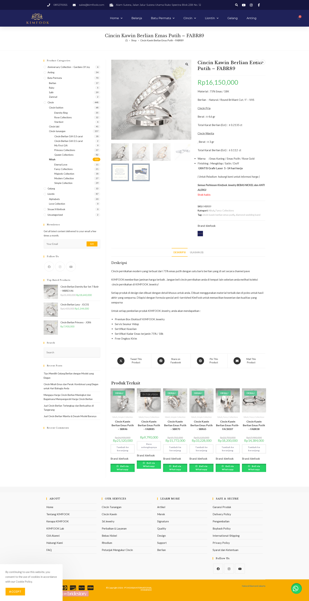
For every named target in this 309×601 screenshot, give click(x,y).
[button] (236, 5)
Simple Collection (125, 417)
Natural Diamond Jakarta (253, 586)
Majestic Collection (64, 173)
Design (161, 535)
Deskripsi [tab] (179, 252)
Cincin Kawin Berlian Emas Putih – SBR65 (201, 425)
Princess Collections (64, 150)
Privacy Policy (221, 542)
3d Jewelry (108, 521)
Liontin (210, 18)
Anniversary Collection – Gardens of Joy (69, 67)
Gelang (232, 18)
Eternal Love (60, 164)
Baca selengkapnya (149, 446)
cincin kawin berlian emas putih (219, 214)
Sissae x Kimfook (56, 209)
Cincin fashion (56, 107)
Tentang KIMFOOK (58, 514)
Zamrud (53, 96)
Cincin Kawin (109, 514)
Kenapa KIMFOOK (57, 521)
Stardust (58, 121)
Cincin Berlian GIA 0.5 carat (68, 141)
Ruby (51, 87)
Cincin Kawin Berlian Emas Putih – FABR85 (149, 425)
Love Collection (57, 203)
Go (92, 244)
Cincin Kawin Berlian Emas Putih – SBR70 (175, 425)
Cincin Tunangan (111, 507)
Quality (161, 528)
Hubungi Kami (54, 542)
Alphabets (54, 199)
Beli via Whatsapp (123, 468)
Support (162, 542)
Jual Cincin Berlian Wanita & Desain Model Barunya (70, 416)
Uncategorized (55, 214)
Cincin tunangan (57, 131)
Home (114, 18)
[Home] (126, 40)
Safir (51, 92)
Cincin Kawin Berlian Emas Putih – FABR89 (162, 40)
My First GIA (61, 145)
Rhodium (107, 542)
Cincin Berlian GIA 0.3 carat (68, 136)
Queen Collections (63, 154)
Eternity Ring (61, 112)
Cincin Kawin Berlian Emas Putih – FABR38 (254, 425)
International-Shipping (226, 535)
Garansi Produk (222, 507)
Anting (251, 18)
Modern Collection (64, 178)
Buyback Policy (222, 528)
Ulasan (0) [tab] (196, 252)
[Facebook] (49, 266)
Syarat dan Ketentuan (225, 549)
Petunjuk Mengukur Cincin (117, 549)
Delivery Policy (222, 514)
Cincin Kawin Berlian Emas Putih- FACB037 (227, 425)
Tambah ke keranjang (122, 449)
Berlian (52, 83)
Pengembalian (221, 521)
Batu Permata (161, 18)
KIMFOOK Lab (55, 528)
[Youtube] (71, 266)
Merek (161, 514)
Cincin (187, 18)
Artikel (161, 507)
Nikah (212, 210)
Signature (163, 521)
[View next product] (262, 62)
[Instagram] (60, 266)
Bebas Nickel (109, 535)
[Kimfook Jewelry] (70, 593)
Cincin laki (54, 126)
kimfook (210, 225)
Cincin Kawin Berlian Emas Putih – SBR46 (123, 425)
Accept (15, 591)
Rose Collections (63, 117)
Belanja (136, 18)
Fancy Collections (225, 210)
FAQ (49, 549)
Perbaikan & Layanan (114, 528)
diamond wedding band (248, 214)
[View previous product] (256, 62)
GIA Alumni (53, 535)
